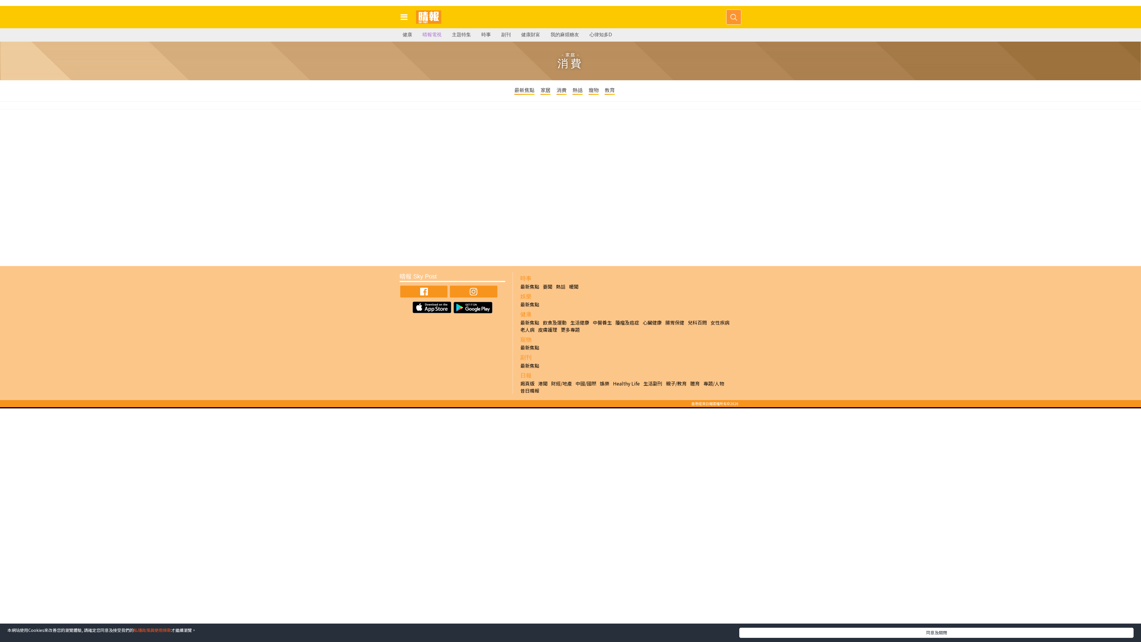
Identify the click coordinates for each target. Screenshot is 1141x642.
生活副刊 (652, 383)
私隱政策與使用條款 (152, 630)
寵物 (594, 90)
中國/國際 (586, 383)
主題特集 (461, 34)
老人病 (527, 329)
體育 (695, 383)
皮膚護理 (547, 329)
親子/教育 (676, 383)
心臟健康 (652, 322)
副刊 (506, 34)
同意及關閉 (936, 632)
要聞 (547, 286)
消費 (562, 90)
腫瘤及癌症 (627, 322)
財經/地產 (561, 383)
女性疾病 (719, 322)
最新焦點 (524, 90)
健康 (407, 34)
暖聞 (574, 286)
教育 (610, 90)
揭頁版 (527, 383)
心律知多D (601, 34)
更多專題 (570, 329)
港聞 (543, 383)
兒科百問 (697, 322)
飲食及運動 (555, 322)
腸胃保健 (674, 322)
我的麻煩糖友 (565, 34)
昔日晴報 (529, 390)
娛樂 (604, 383)
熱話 (578, 90)
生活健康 (579, 322)
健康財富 (530, 34)
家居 (545, 90)
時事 (486, 34)
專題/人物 (713, 383)
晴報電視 (432, 34)
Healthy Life (626, 383)
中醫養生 (602, 322)
